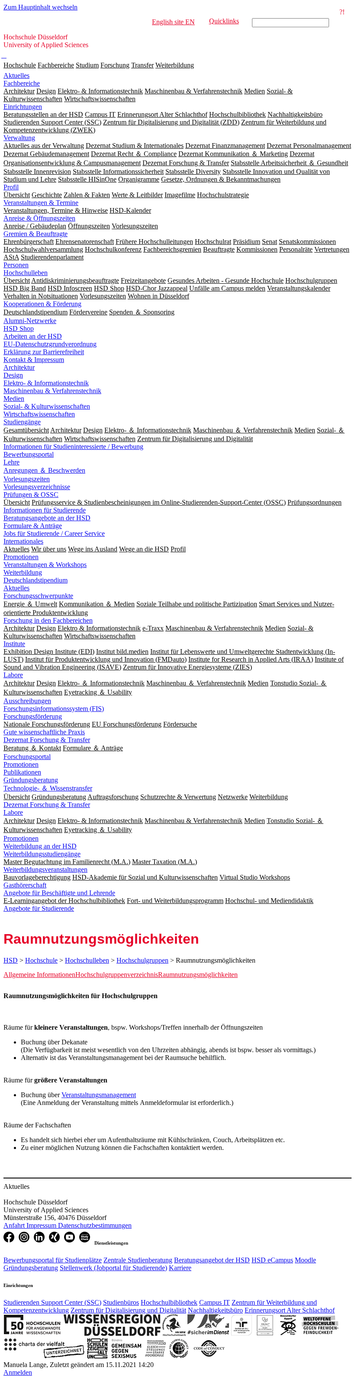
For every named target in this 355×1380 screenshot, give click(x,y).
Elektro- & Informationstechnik (46, 383)
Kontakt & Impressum (33, 359)
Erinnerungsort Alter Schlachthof (290, 1310)
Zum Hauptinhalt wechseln (40, 7)
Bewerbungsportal (28, 454)
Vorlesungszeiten (26, 479)
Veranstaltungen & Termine (40, 202)
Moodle (305, 1260)
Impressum (42, 1225)
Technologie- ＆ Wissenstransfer (47, 788)
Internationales (23, 541)
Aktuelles (16, 75)
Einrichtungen (22, 106)
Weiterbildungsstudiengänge (42, 854)
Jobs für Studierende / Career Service (54, 533)
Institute (14, 643)
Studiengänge (22, 422)
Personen (16, 265)
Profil (11, 187)
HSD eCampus (272, 1260)
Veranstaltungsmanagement (98, 1094)
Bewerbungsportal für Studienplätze (52, 1260)
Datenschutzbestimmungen (95, 1225)
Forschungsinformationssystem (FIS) (53, 708)
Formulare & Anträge (32, 525)
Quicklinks (224, 21)
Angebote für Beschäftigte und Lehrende (59, 893)
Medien (13, 398)
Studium (87, 65)
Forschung (114, 65)
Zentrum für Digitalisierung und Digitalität (128, 1310)
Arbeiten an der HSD (32, 336)
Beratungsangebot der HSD (212, 1260)
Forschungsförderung (32, 716)
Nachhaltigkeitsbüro (215, 1310)
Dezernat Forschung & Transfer (46, 739)
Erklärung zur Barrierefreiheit (43, 351)
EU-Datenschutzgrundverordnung (50, 344)
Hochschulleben (25, 272)
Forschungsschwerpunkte (38, 595)
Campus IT (214, 1302)
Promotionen (21, 556)
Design (13, 375)
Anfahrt (14, 1225)
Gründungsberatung (30, 780)
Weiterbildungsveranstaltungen (45, 869)
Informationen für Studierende (44, 510)
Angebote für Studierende (38, 908)
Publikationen (22, 772)
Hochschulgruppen (142, 960)
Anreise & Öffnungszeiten (39, 218)
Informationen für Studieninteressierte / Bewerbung (73, 446)
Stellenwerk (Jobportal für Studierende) (113, 1267)
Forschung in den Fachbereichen (48, 620)
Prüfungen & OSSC (30, 494)
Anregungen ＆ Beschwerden (44, 470)
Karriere (180, 1267)
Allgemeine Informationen (39, 974)
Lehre (11, 462)
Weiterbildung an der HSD (40, 846)
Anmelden (17, 1372)
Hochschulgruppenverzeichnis (116, 974)
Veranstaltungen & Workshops (45, 564)
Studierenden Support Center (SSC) (52, 1302)
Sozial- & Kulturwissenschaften (46, 406)
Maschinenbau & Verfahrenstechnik (52, 390)
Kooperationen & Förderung (42, 303)
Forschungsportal (27, 756)
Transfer (142, 65)
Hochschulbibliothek (169, 1302)
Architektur (19, 367)
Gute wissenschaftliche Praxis (44, 732)
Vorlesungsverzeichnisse (36, 486)
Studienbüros (121, 1302)
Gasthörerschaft (24, 885)
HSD (10, 960)
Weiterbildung (174, 65)
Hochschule (19, 65)
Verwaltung (19, 137)
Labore (13, 675)
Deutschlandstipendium (35, 580)
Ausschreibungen (27, 700)
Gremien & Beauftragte (35, 233)
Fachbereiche (56, 65)
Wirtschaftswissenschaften (39, 414)
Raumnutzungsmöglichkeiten (198, 974)
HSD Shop (18, 328)
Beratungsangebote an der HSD (46, 518)
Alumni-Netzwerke (29, 320)
